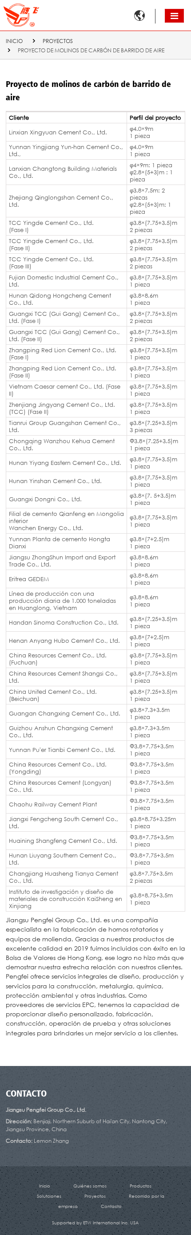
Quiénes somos (90, 1185)
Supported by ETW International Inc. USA (95, 1222)
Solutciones (49, 1196)
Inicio (14, 41)
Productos (140, 1185)
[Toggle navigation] (174, 16)
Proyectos (58, 41)
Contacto (26, 1094)
